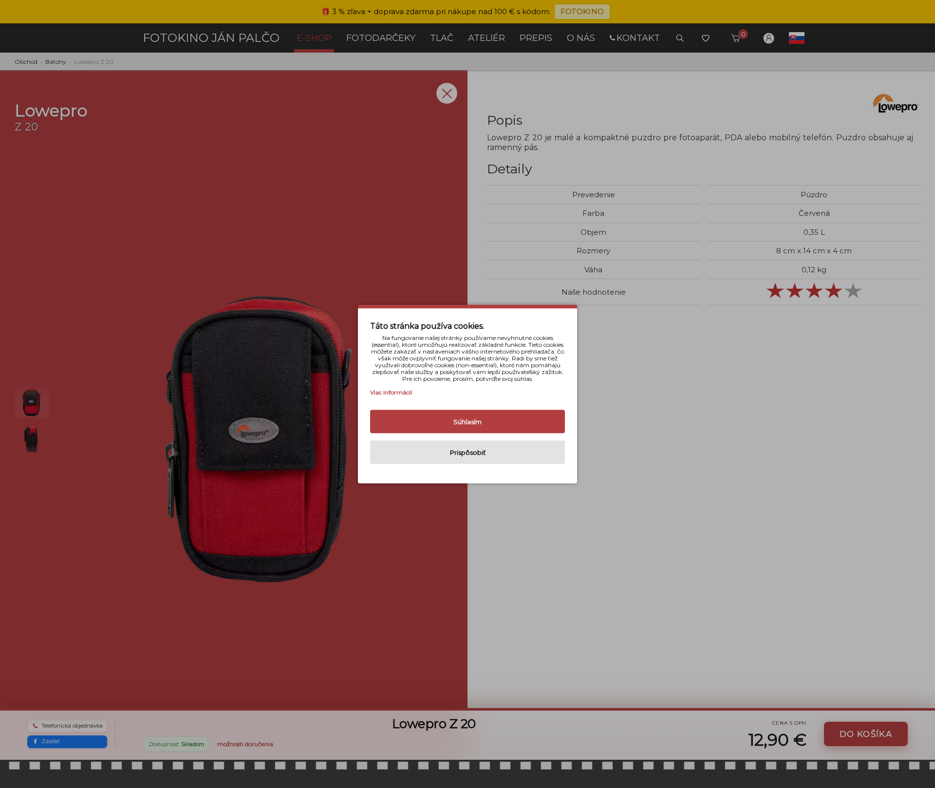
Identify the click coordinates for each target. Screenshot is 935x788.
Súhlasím (467, 422)
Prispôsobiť (468, 452)
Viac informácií (391, 392)
